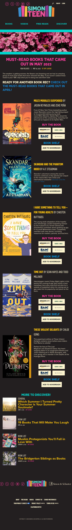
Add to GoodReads (51, 148)
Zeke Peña (61, 105)
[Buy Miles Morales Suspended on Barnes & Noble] (58, 130)
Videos (24, 23)
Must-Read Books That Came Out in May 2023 (36, 61)
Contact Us (38, 500)
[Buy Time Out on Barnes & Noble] (58, 301)
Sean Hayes (52, 272)
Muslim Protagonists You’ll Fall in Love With (41, 440)
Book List (22, 419)
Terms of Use (52, 503)
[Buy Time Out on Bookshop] (58, 307)
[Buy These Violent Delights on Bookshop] (58, 373)
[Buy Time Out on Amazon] (44, 301)
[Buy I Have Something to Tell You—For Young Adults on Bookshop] (58, 250)
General (21, 398)
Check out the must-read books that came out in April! (35, 86)
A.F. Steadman (50, 169)
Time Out (38, 272)
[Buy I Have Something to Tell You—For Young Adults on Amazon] (44, 243)
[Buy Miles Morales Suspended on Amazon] (44, 130)
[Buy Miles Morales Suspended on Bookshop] (58, 136)
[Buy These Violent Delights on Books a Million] (44, 373)
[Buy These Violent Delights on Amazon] (44, 366)
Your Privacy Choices (20, 503)
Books (8, 23)
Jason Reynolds (42, 105)
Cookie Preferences (50, 500)
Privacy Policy (38, 503)
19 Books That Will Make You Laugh (43, 422)
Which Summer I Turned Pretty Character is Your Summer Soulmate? (40, 404)
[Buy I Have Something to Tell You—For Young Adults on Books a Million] (44, 250)
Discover (61, 23)
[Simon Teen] (36, 12)
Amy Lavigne (48, 68)
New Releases (24, 68)
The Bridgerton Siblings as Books (42, 458)
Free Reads (42, 23)
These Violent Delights (46, 329)
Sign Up (58, 3)
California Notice (36, 507)
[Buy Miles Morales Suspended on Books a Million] (44, 136)
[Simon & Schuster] (60, 484)
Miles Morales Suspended (48, 100)
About (17, 500)
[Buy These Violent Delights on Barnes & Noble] (58, 366)
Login (63, 3)
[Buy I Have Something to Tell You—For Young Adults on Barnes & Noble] (58, 243)
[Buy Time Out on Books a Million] (44, 307)
